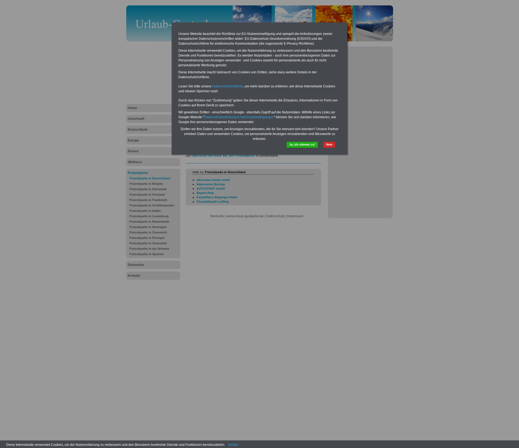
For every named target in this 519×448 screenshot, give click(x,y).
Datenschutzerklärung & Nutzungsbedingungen (239, 117)
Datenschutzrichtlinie (227, 86)
